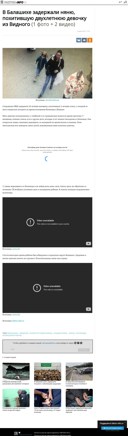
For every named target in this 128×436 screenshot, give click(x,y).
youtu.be (16, 249)
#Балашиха (12, 333)
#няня (71, 333)
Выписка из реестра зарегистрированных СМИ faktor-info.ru (52, 432)
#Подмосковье (60, 333)
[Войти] (125, 2)
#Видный (23, 333)
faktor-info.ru (18, 321)
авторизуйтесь (49, 343)
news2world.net (52, 100)
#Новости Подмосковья (41, 333)
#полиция (81, 333)
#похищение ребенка (12, 335)
